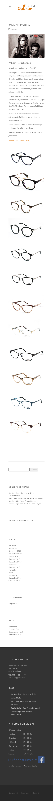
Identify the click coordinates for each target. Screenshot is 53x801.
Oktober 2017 (14, 567)
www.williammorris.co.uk (18, 140)
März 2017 (12, 572)
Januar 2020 (13, 556)
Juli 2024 (12, 546)
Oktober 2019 (14, 559)
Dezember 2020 (14, 551)
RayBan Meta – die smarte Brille (21, 493)
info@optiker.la (19, 678)
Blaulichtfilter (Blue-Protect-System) (23, 501)
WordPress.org (14, 634)
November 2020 (14, 554)
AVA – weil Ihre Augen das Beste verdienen (25, 498)
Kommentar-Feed (15, 632)
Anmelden (12, 626)
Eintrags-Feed (14, 629)
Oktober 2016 (14, 580)
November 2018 (14, 562)
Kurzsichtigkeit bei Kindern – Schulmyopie (25, 504)
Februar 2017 (13, 575)
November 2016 (14, 578)
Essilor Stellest (14, 496)
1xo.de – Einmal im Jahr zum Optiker (23, 766)
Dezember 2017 (14, 564)
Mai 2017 (12, 570)
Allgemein (12, 603)
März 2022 (12, 548)
